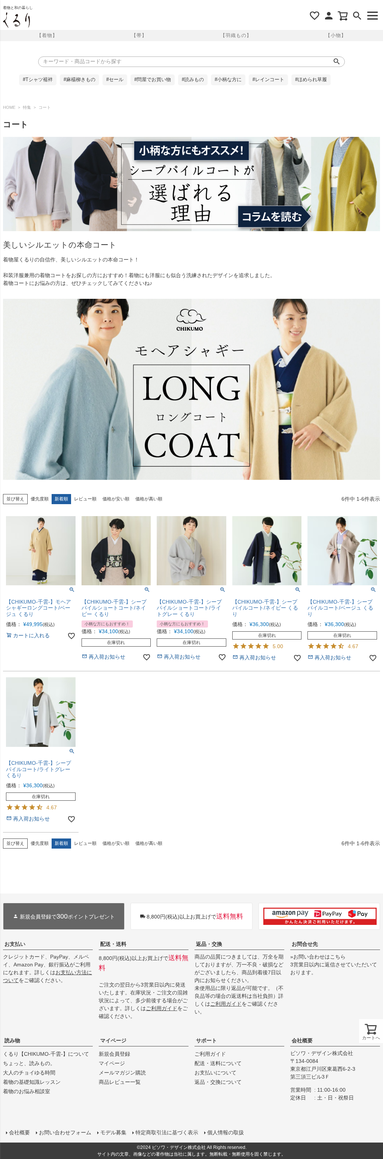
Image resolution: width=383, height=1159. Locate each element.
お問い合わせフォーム (65, 1132)
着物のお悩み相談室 (26, 1091)
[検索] (357, 15)
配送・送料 (113, 944)
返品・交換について (218, 1082)
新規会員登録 (114, 1054)
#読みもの (193, 79)
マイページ (113, 1040)
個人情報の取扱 (225, 1132)
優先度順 (40, 499)
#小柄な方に (228, 79)
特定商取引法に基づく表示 (166, 1132)
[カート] (343, 15)
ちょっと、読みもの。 (29, 1063)
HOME (9, 107)
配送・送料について (218, 1063)
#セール (114, 79)
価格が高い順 (148, 499)
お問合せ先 (305, 944)
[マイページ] (328, 15)
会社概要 (302, 1040)
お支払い (14, 944)
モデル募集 (113, 1132)
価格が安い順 (115, 499)
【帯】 (139, 35)
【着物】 (47, 35)
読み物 (12, 1040)
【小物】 (335, 35)
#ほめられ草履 (311, 79)
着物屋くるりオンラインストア (16, 20)
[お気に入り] (314, 15)
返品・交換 (209, 944)
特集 (27, 107)
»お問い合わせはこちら (318, 957)
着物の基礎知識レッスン (32, 1082)
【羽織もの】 (236, 35)
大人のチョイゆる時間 (29, 1073)
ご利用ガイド (161, 1008)
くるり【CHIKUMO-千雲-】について (46, 1054)
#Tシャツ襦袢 (38, 79)
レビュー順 (85, 499)
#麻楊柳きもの (79, 79)
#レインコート (268, 79)
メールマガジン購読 (122, 1073)
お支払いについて (215, 1073)
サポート (206, 1040)
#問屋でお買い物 (152, 79)
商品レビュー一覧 (120, 1082)
